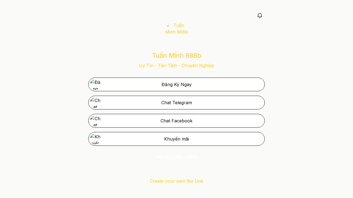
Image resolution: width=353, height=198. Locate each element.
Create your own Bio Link (176, 181)
